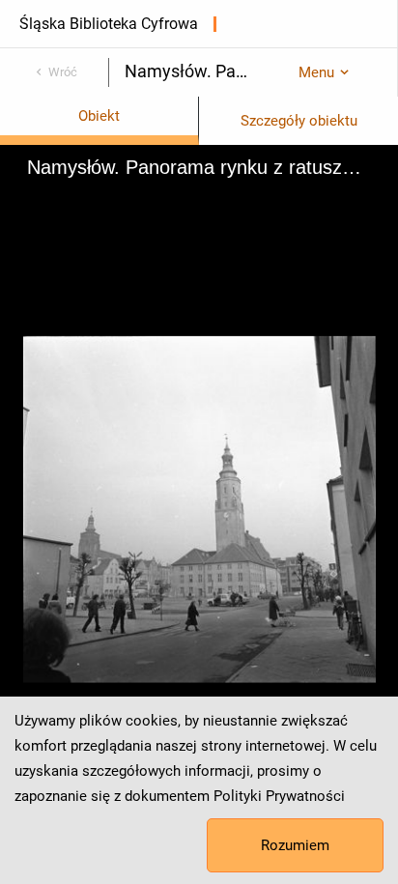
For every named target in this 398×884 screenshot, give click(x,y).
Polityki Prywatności (279, 796)
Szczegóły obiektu (299, 120)
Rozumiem (295, 845)
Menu (316, 72)
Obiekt (99, 116)
